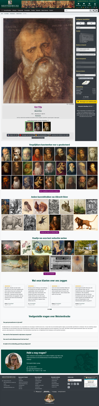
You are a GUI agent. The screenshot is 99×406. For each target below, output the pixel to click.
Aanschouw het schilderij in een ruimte (59, 135)
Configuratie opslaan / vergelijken (86, 78)
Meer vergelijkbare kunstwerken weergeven (49, 191)
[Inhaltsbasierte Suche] (93, 10)
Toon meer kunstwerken (49, 273)
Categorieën (20, 10)
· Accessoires (37, 387)
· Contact (20, 378)
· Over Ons (20, 388)
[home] (2, 10)
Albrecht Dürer (19, 13)
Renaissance (12, 13)
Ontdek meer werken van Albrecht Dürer (49, 232)
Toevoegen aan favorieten (27, 135)
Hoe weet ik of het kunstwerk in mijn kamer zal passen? (17, 334)
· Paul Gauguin (54, 382)
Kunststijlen (27, 10)
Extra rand (78, 26)
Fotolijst (33, 10)
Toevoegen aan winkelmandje (87, 102)
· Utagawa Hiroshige (55, 385)
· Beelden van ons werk (39, 385)
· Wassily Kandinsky (55, 383)
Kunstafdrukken (7, 10)
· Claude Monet (54, 380)
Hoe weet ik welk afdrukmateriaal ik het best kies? (16, 339)
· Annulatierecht (21, 385)
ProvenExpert (10, 303)
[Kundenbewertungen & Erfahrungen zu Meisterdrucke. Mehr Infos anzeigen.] (90, 382)
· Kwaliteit (37, 383)
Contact (51, 10)
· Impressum (20, 380)
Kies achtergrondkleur (42, 135)
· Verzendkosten (38, 382)
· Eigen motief (37, 378)
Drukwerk (38, 10)
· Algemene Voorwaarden (23, 382)
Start (2, 13)
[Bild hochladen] (96, 10)
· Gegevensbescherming (22, 383)
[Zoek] (90, 10)
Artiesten (14, 10)
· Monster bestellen (38, 388)
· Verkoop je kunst (38, 380)
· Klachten (20, 387)
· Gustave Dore (54, 387)
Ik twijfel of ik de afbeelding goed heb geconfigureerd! (17, 344)
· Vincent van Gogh (54, 378)
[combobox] (86, 28)
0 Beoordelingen (41, 137)
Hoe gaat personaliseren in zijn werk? (12, 322)
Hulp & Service (44, 10)
